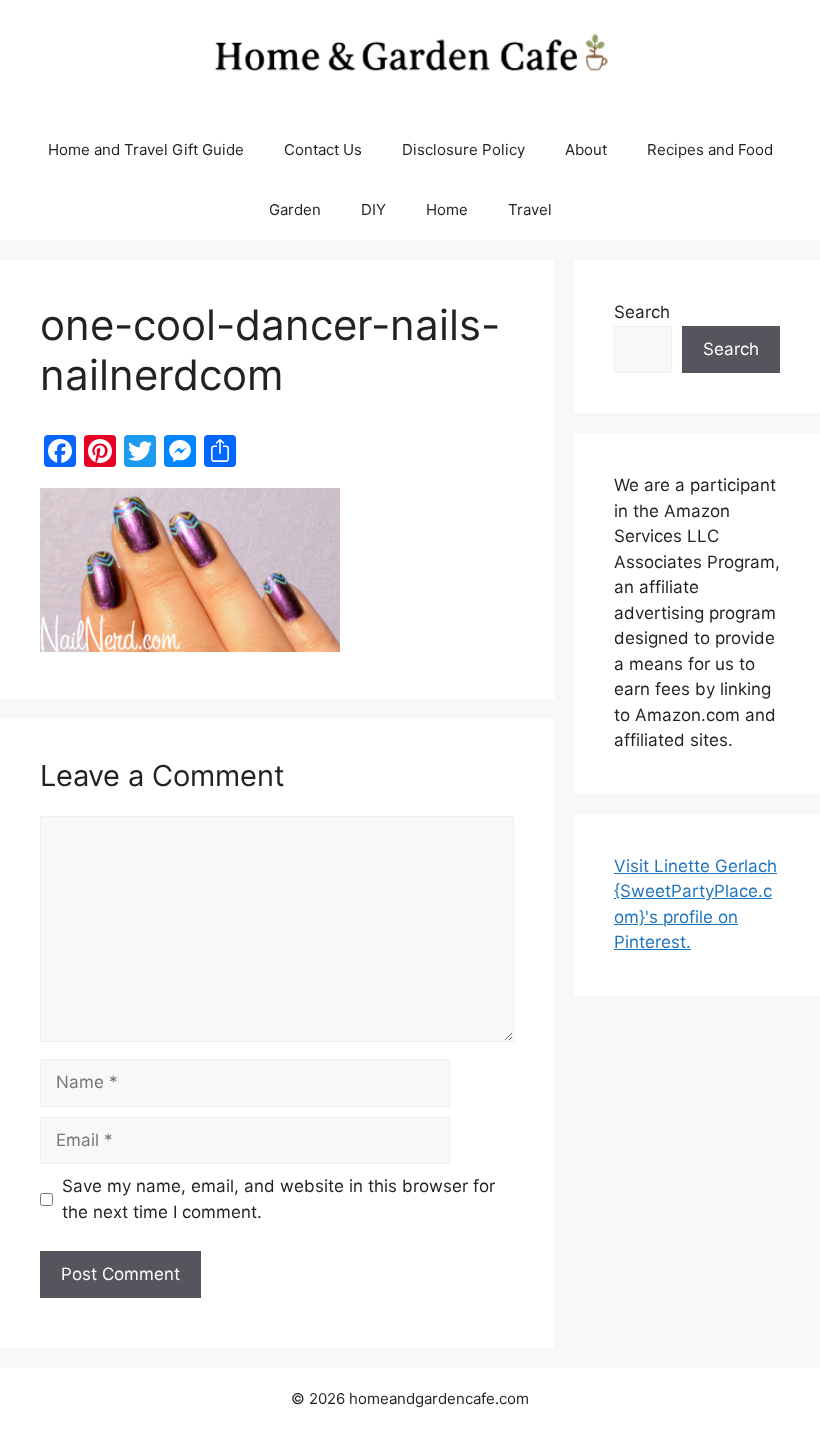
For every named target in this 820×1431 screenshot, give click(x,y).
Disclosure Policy (463, 149)
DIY (373, 209)
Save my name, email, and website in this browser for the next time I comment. (278, 1199)
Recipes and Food (710, 149)
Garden (295, 209)
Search (642, 312)
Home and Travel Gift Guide (146, 149)
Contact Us (323, 149)
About (586, 149)
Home (447, 209)
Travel (530, 209)
